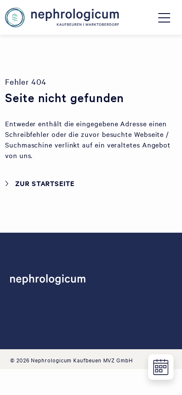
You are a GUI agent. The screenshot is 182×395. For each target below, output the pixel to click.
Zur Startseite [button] (44, 183)
